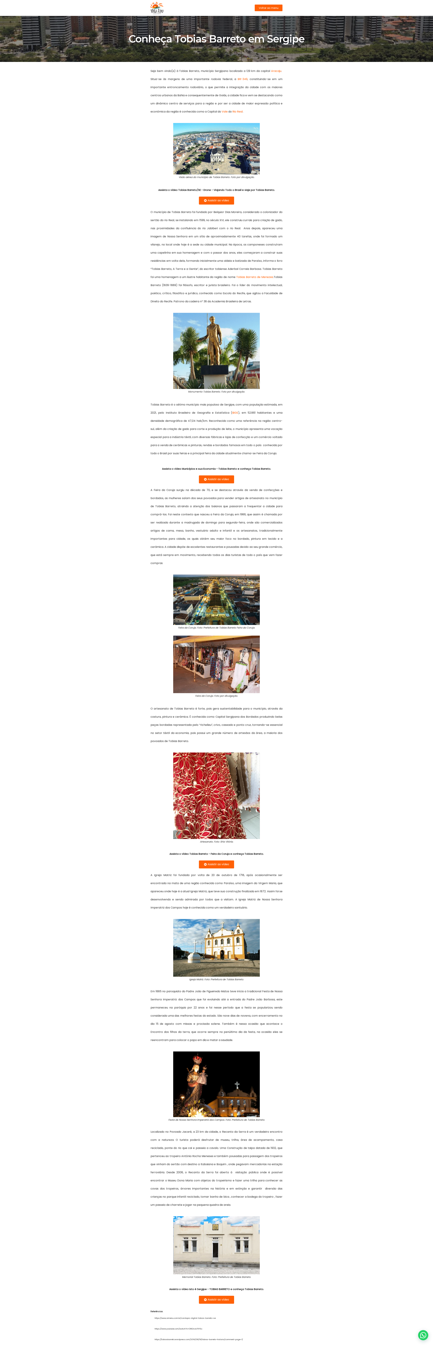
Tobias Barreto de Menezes (254, 277)
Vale (225, 112)
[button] (268, 8)
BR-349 (242, 79)
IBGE (235, 413)
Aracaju (276, 71)
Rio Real (237, 112)
